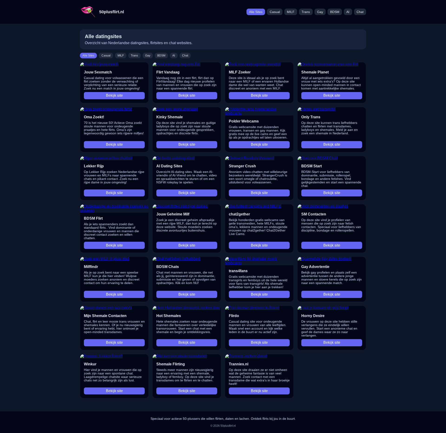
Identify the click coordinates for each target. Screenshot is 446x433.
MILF (291, 12)
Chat (360, 12)
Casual (275, 12)
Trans (306, 12)
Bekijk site (114, 95)
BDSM (334, 12)
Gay (320, 12)
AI (347, 12)
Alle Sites (255, 12)
